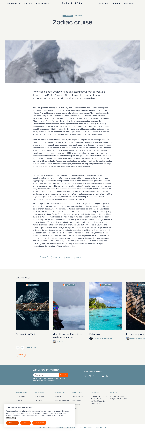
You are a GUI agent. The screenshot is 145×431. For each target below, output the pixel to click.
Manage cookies (101, 427)
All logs (78, 258)
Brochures (76, 404)
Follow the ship (78, 396)
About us (103, 3)
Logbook (116, 3)
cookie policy (11, 418)
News (68, 258)
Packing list (58, 396)
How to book (42, 3)
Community (130, 3)
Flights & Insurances (61, 400)
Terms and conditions (46, 427)
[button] (22, 348)
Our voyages (13, 3)
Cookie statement (86, 427)
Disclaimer (60, 427)
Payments (38, 400)
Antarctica (56, 258)
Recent (44, 258)
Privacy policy (71, 427)
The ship (28, 3)
